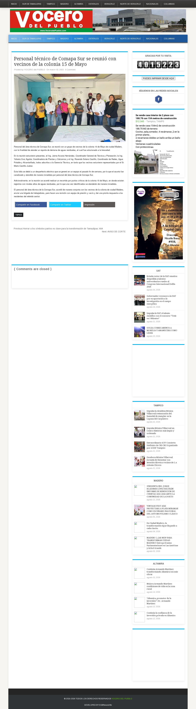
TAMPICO (51, 4)
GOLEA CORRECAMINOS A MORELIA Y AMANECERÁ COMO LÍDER (162, 330)
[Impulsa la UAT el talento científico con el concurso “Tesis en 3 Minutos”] (139, 322)
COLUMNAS (169, 4)
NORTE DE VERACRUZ (130, 4)
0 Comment (70, 69)
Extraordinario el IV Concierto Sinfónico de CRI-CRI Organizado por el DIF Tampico (162, 445)
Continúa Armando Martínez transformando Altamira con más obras (162, 572)
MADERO (64, 4)
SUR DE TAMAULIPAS (31, 4)
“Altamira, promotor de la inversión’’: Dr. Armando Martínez (159, 601)
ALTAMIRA (78, 4)
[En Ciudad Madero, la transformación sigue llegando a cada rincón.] (139, 531)
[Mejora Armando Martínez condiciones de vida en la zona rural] (139, 592)
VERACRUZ (109, 4)
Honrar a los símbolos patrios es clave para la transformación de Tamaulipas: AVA (58, 228)
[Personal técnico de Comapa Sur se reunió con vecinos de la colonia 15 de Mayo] (69, 141)
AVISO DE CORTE (114, 231)
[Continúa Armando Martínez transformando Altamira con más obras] (139, 577)
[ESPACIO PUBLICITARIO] (158, 174)
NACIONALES (152, 4)
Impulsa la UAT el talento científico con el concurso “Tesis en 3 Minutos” (161, 316)
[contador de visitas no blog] (158, 67)
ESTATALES (94, 4)
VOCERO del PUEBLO (34, 69)
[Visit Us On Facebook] (158, 99)
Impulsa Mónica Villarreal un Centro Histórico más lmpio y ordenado (160, 431)
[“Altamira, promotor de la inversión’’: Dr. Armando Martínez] (139, 607)
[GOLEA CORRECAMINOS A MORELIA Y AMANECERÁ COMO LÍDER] (139, 336)
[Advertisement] (67, 242)
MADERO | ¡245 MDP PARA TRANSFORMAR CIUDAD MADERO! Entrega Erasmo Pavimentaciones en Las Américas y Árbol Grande (162, 543)
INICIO (14, 4)
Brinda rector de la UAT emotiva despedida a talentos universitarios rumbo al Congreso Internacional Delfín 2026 (162, 281)
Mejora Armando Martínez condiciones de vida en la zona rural (161, 586)
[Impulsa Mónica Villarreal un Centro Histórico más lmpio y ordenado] (139, 436)
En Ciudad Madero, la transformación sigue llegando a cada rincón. (162, 525)
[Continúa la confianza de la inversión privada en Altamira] (139, 621)
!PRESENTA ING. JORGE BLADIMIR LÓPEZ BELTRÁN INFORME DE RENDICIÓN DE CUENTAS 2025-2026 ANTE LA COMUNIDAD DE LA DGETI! (161, 491)
